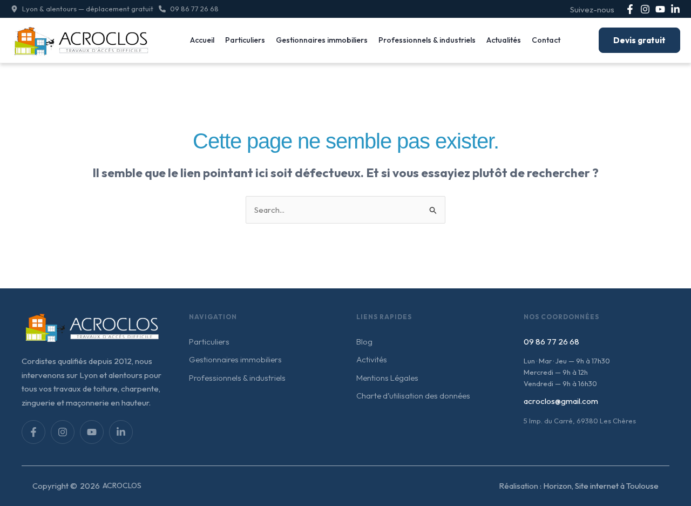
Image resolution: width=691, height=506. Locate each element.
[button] (82, 8)
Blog (364, 341)
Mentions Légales (387, 378)
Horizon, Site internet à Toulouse (601, 486)
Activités (371, 359)
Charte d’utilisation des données (413, 395)
